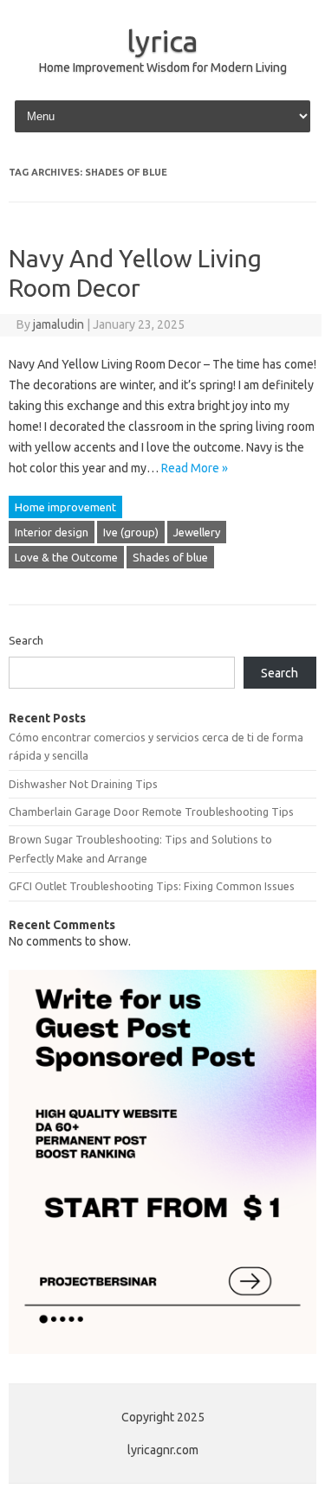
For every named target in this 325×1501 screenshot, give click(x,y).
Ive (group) (131, 532)
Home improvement (65, 507)
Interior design (51, 532)
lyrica (162, 40)
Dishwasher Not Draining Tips (83, 784)
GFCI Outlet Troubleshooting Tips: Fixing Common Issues (152, 886)
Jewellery (196, 532)
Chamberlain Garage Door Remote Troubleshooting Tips (151, 811)
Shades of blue (170, 557)
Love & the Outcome (66, 557)
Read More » (194, 468)
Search (26, 640)
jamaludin (58, 324)
